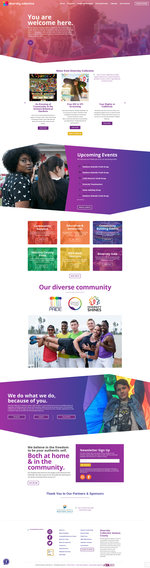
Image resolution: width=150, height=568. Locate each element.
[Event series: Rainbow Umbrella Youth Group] (91, 164)
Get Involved (125, 4)
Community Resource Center (67, 536)
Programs (71, 4)
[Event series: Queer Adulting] (91, 187)
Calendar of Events (86, 542)
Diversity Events (101, 4)
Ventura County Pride (87, 530)
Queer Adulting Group (92, 190)
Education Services (65, 551)
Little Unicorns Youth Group (94, 178)
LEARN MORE (42, 239)
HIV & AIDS (62, 554)
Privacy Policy (71, 565)
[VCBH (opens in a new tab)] (65, 509)
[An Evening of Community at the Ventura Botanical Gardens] (43, 87)
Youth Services (63, 548)
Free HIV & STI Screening (75, 105)
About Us (62, 530)
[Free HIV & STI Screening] (75, 87)
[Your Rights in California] (107, 87)
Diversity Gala (85, 533)
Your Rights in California (107, 105)
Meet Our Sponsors (65, 542)
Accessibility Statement (95, 565)
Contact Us (62, 545)
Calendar (113, 4)
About (62, 4)
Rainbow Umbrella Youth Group (96, 167)
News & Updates (64, 533)
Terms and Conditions (82, 565)
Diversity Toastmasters (92, 184)
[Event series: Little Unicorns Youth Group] (91, 176)
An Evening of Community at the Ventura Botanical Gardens (43, 107)
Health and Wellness (85, 4)
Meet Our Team (64, 539)
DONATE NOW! (141, 4)
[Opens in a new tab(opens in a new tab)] (108, 565)
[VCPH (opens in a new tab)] (85, 509)
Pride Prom (84, 536)
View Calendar (80, 199)
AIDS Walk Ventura (86, 539)
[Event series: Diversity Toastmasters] (91, 182)
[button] (25, 102)
